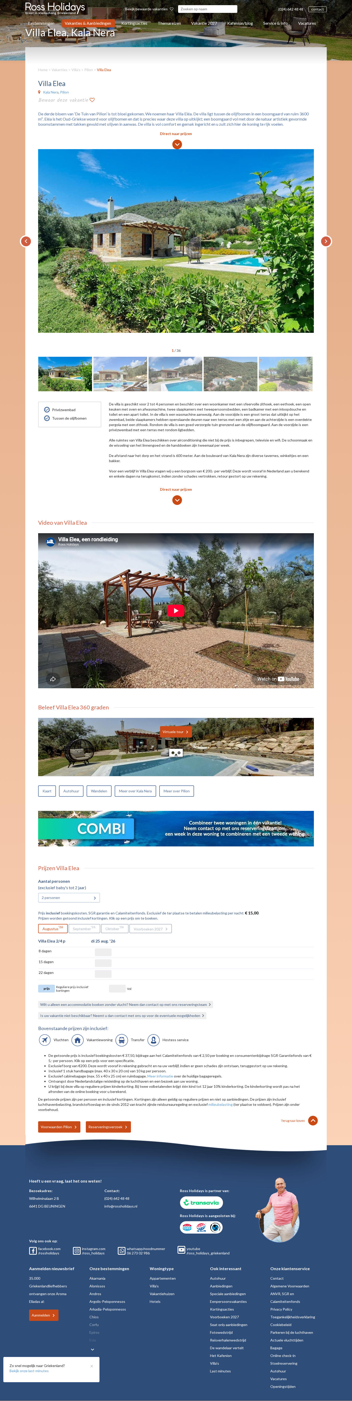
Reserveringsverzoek (105, 1127)
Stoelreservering (283, 1363)
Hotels (155, 1301)
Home (43, 69)
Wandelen (99, 791)
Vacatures (307, 23)
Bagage (276, 1348)
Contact (277, 1278)
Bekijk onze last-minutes (29, 1371)
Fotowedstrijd (221, 1332)
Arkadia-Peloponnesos (107, 1309)
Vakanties (60, 69)
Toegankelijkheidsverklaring (292, 1317)
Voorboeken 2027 (148, 929)
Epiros (94, 1332)
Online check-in (283, 1355)
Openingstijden (283, 1386)
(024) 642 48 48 (290, 9)
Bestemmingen (41, 23)
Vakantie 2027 (204, 23)
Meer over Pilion (177, 791)
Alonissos (97, 1286)
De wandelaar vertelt (227, 1348)
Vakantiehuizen (162, 1294)
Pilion (88, 69)
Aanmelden (41, 1315)
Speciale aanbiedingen (228, 1294)
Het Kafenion (221, 1355)
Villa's (75, 69)
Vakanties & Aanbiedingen (88, 23)
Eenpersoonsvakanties (228, 1301)
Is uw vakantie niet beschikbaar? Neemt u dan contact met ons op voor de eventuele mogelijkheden (120, 1015)
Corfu (94, 1324)
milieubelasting (220, 1104)
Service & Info (275, 23)
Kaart (47, 791)
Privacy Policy (281, 1309)
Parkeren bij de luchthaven (291, 1332)
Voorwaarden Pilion (56, 1127)
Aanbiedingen (221, 1286)
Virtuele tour (173, 731)
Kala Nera (50, 92)
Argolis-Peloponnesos (107, 1301)
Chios (94, 1317)
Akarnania (97, 1278)
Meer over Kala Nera (135, 791)
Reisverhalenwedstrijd (228, 1340)
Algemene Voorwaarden (289, 1286)
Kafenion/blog (240, 23)
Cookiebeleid (280, 1324)
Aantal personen (54, 881)
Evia (92, 1340)
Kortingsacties (134, 23)
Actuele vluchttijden (286, 1340)
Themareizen (169, 23)
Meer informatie (160, 1076)
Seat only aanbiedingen (228, 1324)
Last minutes (220, 1371)
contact (317, 9)
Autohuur (71, 791)
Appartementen (163, 1278)
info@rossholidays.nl (120, 1206)
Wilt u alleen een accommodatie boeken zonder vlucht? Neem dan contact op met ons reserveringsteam (123, 1004)
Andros (95, 1294)
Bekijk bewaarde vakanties (147, 9)
